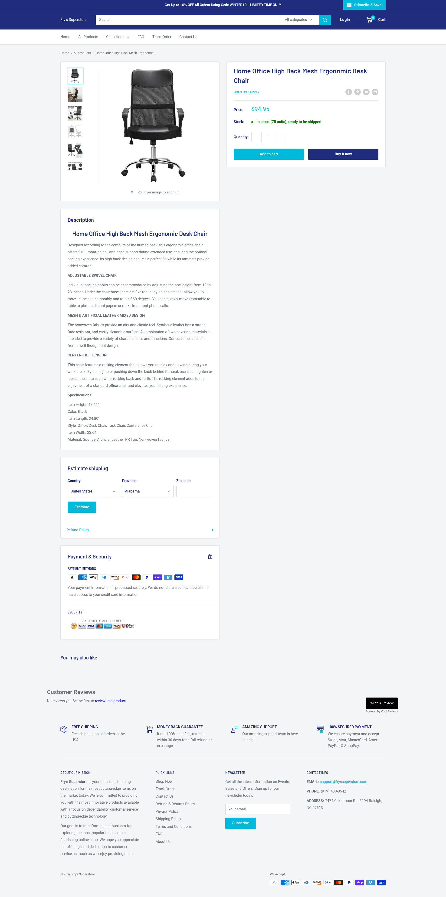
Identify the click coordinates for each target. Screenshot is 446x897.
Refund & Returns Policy (175, 804)
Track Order (161, 37)
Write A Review (382, 703)
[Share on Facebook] (348, 91)
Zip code (183, 481)
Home (65, 37)
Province (129, 481)
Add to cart (269, 154)
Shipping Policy (168, 819)
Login (345, 19)
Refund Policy (77, 530)
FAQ (141, 37)
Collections (115, 37)
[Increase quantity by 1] (281, 137)
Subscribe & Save (367, 5)
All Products (88, 37)
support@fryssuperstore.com (343, 782)
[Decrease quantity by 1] (256, 137)
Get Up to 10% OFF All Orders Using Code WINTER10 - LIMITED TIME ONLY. (223, 5)
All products (82, 53)
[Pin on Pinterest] (357, 91)
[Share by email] (375, 91)
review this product (110, 701)
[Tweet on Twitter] (366, 91)
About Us (163, 841)
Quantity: (241, 137)
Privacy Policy (167, 811)
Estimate (82, 507)
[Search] (325, 20)
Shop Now (164, 781)
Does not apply (246, 92)
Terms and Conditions (174, 826)
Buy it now (343, 154)
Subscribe (240, 823)
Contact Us (188, 37)
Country (74, 481)
